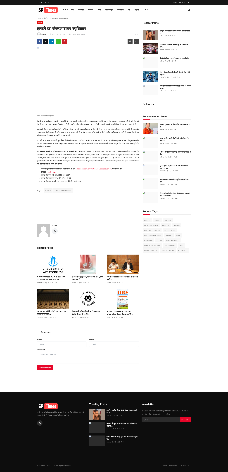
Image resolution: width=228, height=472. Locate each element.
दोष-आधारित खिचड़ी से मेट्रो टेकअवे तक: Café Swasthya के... (86, 312)
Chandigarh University (152, 230)
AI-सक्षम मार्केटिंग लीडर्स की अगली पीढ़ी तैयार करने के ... (122, 278)
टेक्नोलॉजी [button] (120, 10)
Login (175, 2)
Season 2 (168, 220)
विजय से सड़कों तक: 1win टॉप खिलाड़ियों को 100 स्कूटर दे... (175, 73)
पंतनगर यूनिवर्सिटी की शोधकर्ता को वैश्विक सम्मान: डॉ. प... (175, 125)
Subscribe (185, 420)
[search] (189, 10)
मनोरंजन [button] (90, 10)
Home (65, 10)
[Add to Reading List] (136, 41)
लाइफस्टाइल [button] (109, 10)
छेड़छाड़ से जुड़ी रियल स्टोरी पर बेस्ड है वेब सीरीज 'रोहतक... (122, 424)
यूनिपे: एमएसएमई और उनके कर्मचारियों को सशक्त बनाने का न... (174, 167)
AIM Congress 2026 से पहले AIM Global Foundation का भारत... (51, 278)
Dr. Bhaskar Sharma (151, 225)
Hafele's (48, 190)
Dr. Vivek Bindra (169, 230)
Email (91, 340)
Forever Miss (182, 250)
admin (54, 225)
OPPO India (148, 240)
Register (182, 2)
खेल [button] (72, 10)
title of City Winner (150, 250)
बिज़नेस (46, 18)
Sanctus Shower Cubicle (63, 190)
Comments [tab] (45, 332)
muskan (163, 184)
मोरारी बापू (159, 240)
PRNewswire (184, 466)
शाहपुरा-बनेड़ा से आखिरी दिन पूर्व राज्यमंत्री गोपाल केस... (174, 180)
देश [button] (129, 10)
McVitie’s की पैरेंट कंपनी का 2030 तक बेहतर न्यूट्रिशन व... (51, 312)
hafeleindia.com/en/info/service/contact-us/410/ (94, 169)
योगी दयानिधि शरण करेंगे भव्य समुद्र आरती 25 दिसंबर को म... (175, 87)
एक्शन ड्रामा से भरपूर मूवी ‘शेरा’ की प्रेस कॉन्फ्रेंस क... (122, 438)
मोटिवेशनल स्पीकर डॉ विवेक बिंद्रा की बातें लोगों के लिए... (174, 45)
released (158, 220)
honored (147, 220)
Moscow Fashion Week (152, 245)
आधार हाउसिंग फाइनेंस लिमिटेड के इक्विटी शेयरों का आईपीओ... (174, 139)
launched (169, 235)
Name (39, 340)
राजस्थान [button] (81, 10)
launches (176, 225)
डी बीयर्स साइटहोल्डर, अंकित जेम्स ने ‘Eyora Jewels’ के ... (87, 278)
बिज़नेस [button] (137, 10)
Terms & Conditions (169, 466)
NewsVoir (40, 283)
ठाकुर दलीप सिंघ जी (170, 245)
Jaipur (178, 235)
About (47, 2)
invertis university (168, 250)
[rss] (40, 423)
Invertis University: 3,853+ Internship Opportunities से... (120, 312)
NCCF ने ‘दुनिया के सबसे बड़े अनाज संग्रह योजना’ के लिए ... (175, 153)
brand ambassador (173, 240)
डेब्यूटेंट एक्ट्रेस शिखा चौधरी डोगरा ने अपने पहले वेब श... (175, 32)
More (146, 10)
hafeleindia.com (53, 172)
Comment (41, 350)
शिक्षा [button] (99, 10)
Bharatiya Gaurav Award (152, 235)
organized (165, 225)
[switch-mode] (189, 2)
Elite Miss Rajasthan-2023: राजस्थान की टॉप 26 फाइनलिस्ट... (175, 194)
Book (181, 245)
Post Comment (45, 368)
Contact (40, 2)
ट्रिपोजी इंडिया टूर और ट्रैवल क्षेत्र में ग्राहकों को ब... (175, 58)
